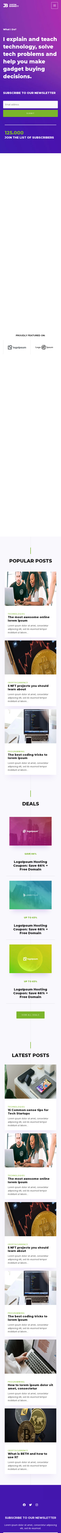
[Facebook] (24, 1504)
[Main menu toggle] (54, 5)
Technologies (16, 614)
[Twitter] (30, 1504)
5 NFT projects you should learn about (28, 687)
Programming (16, 751)
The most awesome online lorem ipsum (29, 618)
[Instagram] (36, 1504)
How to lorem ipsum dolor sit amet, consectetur (30, 1386)
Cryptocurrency (18, 682)
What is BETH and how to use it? (27, 1455)
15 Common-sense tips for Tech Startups (28, 1111)
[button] (30, 1015)
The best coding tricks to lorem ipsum (27, 756)
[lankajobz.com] (11, 5)
